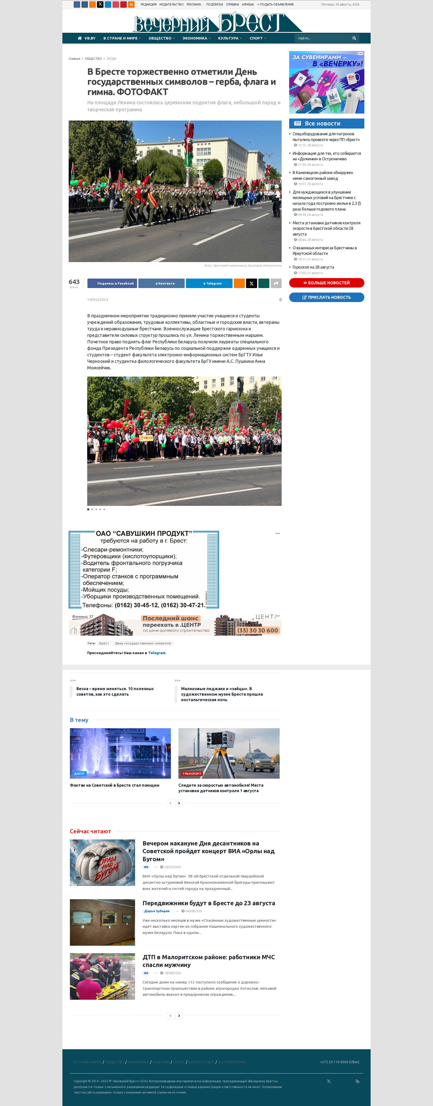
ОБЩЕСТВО (160, 38)
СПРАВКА (232, 4)
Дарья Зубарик (157, 911)
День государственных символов (143, 643)
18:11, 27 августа (310, 259)
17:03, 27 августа (310, 273)
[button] (277, 441)
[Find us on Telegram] (108, 4)
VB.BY (89, 38)
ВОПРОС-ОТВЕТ (201, 1062)
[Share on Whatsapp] (263, 283)
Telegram (156, 653)
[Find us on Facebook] (77, 4)
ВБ (146, 867)
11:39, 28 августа (310, 164)
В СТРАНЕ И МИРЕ (120, 38)
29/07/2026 (172, 867)
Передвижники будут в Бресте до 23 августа (209, 903)
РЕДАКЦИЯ (149, 4)
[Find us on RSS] (131, 4)
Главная (74, 58)
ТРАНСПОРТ (192, 773)
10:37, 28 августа (310, 184)
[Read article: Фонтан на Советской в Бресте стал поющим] (120, 753)
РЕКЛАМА (194, 4)
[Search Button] (354, 38)
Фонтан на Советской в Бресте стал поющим (114, 785)
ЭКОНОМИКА (194, 38)
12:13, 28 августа (310, 145)
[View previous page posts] (170, 803)
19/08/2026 (172, 973)
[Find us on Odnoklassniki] (92, 4)
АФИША (248, 4)
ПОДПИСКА (214, 4)
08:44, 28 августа (310, 239)
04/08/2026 (193, 911)
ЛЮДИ (111, 58)
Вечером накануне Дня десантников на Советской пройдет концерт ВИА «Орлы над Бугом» (208, 851)
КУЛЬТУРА (228, 38)
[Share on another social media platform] (276, 283)
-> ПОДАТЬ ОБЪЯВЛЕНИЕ (275, 4)
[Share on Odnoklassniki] (239, 283)
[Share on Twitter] (251, 283)
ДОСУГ (79, 773)
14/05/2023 (97, 299)
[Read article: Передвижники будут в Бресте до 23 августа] (102, 922)
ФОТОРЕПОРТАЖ (232, 1062)
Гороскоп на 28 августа (313, 267)
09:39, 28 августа (310, 214)
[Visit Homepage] (216, 21)
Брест (104, 643)
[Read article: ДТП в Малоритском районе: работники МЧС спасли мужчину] (102, 976)
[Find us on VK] (84, 4)
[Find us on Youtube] (123, 4)
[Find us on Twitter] (100, 4)
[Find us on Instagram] (116, 4)
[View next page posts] (179, 803)
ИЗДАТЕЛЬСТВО (172, 4)
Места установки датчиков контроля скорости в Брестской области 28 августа (327, 228)
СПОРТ (256, 38)
